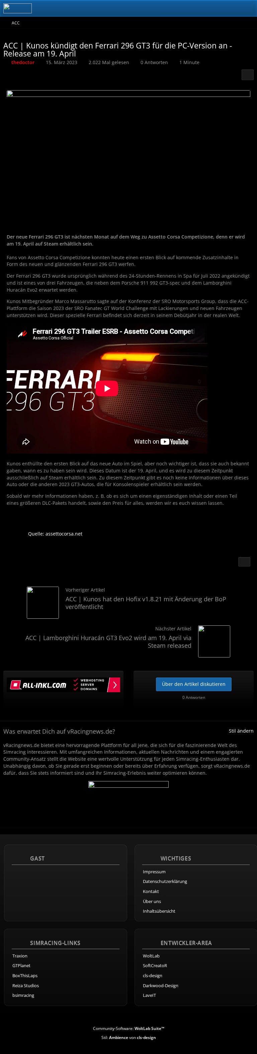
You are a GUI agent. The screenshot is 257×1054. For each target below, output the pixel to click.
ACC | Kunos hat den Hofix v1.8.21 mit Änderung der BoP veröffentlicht (146, 603)
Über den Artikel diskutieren (194, 684)
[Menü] (248, 8)
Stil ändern (241, 731)
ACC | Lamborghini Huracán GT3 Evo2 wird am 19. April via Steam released (108, 641)
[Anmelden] (231, 8)
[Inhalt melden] (244, 562)
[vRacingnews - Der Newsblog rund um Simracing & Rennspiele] (17, 8)
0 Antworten (154, 62)
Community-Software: (128, 1028)
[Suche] (215, 8)
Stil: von (128, 1037)
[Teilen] (248, 74)
